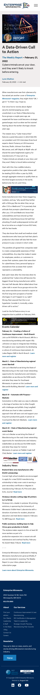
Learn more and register (22, 453)
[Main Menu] (36, 5)
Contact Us (7, 632)
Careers (6, 635)
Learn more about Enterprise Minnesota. (18, 570)
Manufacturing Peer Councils (24, 627)
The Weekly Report (12, 57)
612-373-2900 (8, 601)
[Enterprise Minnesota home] (15, 5)
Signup (10, 657)
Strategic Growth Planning (23, 624)
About (6, 607)
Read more (17, 491)
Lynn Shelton (8, 78)
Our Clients (7, 618)
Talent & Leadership (20, 621)
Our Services (19, 607)
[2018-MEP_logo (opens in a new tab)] (12, 672)
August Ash (24, 680)
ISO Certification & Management (25, 618)
